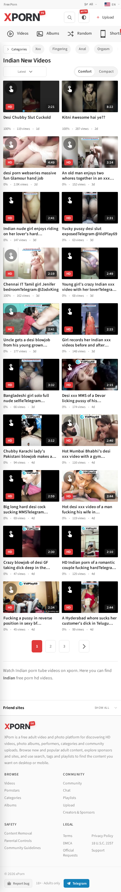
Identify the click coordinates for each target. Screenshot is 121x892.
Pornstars (12, 790)
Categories (19, 49)
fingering (59, 49)
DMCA (67, 843)
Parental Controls (18, 840)
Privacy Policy (102, 836)
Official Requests (70, 853)
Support (98, 850)
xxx (38, 49)
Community (72, 783)
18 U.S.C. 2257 (102, 843)
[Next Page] (84, 646)
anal (82, 49)
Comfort (85, 71)
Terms (67, 836)
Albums (10, 805)
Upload (69, 805)
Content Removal (18, 833)
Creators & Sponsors (79, 812)
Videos (9, 783)
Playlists (69, 798)
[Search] (69, 17)
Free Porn (10, 4)
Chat (66, 790)
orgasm (103, 49)
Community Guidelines (22, 848)
